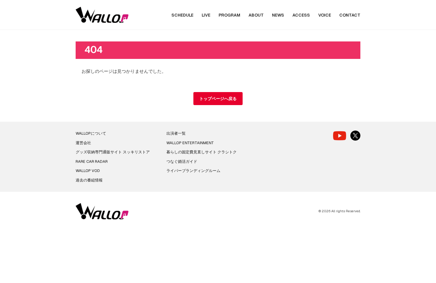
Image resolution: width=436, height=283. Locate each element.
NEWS (278, 15)
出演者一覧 (176, 133)
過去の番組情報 (89, 180)
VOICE (324, 15)
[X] (355, 136)
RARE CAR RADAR (92, 161)
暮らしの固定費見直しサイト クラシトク (201, 152)
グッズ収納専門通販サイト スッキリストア (113, 152)
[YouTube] (339, 135)
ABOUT (256, 15)
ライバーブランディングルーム (193, 170)
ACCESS (301, 15)
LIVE (206, 15)
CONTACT (349, 15)
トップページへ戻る (218, 98)
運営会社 (83, 142)
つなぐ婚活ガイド (181, 161)
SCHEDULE (182, 15)
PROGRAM (229, 15)
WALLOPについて (91, 133)
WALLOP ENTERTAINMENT (190, 142)
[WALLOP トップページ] (102, 15)
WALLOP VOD (88, 170)
